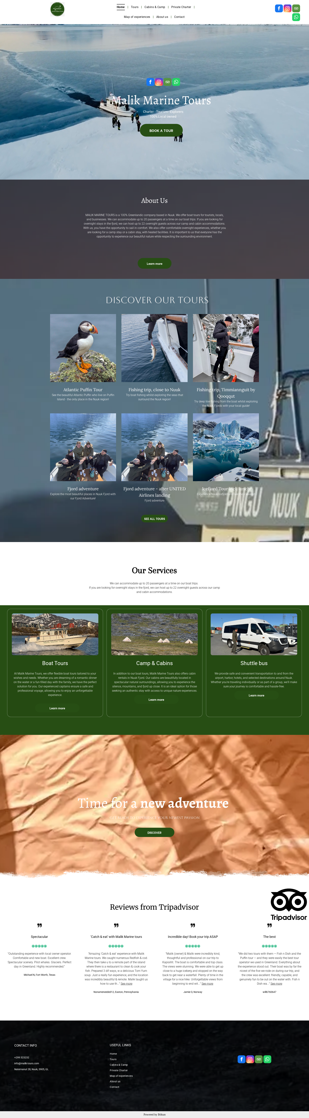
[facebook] (279, 8)
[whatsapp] (296, 17)
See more (126, 983)
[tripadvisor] (296, 8)
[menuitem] (121, 7)
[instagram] (287, 8)
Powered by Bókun (155, 1114)
